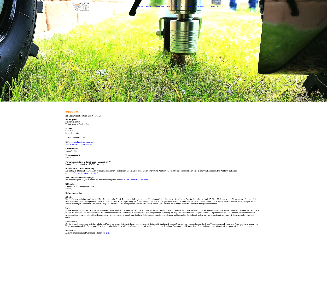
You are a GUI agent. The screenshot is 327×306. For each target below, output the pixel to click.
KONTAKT (216, 6)
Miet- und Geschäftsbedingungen (134, 180)
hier (107, 233)
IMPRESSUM (155, 302)
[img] (81, 6)
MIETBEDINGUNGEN (195, 6)
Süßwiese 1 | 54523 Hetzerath (163, 295)
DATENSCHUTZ (170, 302)
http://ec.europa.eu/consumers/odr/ (84, 173)
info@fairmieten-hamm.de (82, 142)
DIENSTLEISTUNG (155, 6)
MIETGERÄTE (173, 6)
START (140, 6)
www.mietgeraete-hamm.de (81, 144)
